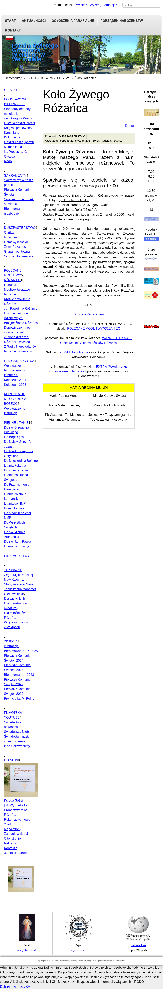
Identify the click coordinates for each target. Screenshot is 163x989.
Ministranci (11, 237)
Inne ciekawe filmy (17, 746)
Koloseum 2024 (15, 380)
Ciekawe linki (13, 594)
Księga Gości (13, 800)
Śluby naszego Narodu (20, 584)
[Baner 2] (78, 940)
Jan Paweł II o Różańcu (20, 308)
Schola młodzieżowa (18, 256)
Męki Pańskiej (78, 950)
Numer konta (13, 147)
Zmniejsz (110, 5)
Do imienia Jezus (16, 470)
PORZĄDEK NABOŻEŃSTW (121, 20)
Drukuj (130, 125)
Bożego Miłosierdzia (27, 950)
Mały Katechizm (15, 579)
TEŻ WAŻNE (13, 570)
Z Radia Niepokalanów (20, 346)
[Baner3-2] (138, 940)
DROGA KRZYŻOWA (19, 361)
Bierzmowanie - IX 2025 (21, 651)
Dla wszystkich (14, 598)
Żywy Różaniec (15, 246)
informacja (11, 646)
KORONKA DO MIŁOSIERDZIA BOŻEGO (15, 398)
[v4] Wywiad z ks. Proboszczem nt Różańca (16, 810)
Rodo (8, 161)
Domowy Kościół (16, 242)
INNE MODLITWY (17, 556)
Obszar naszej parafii (19, 142)
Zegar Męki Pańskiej (18, 575)
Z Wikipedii (12, 627)
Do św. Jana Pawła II (18, 541)
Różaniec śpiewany (18, 351)
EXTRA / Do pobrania (72, 352)
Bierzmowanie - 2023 (19, 674)
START (10, 20)
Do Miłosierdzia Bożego (21, 460)
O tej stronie (12, 838)
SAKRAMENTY (15, 175)
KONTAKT (13, 30)
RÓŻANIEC (12, 280)
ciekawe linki (138, 945)
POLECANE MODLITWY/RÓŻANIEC (93, 328)
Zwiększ (81, 5)
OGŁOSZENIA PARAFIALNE (73, 20)
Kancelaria (11, 132)
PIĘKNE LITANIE (16, 422)
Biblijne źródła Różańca (21, 323)
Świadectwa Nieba (17, 731)
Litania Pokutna (15, 465)
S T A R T (29, 78)
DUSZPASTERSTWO (55, 78)
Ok (28, 986)
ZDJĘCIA (10, 641)
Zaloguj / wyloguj (16, 833)
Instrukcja (10, 284)
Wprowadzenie (14, 365)
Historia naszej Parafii (19, 123)
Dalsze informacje (12, 986)
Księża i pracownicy (18, 128)
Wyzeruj (95, 5)
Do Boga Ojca (14, 437)
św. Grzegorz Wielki (18, 118)
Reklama (10, 843)
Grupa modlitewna (17, 251)
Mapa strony (12, 829)
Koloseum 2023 (15, 384)
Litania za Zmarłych (18, 546)
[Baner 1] (27, 940)
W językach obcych (17, 622)
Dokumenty (12, 137)
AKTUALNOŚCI (34, 20)
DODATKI (11, 760)
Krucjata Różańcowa (89, 314)
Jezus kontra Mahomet (20, 589)
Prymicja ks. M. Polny (19, 698)
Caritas (9, 232)
